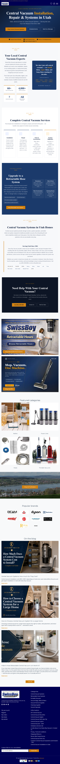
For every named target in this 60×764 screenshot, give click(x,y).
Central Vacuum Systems (37, 694)
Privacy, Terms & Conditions (38, 732)
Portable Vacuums (44, 468)
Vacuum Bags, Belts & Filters (38, 700)
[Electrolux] (47, 512)
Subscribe (34, 750)
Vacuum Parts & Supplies (37, 703)
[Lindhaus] (35, 519)
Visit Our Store (42, 304)
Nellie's (15, 433)
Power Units (44, 433)
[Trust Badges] (23, 762)
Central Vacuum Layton (37, 721)
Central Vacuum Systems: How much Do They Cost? (19, 576)
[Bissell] (24, 512)
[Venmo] (39, 761)
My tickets (4, 717)
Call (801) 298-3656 (19, 304)
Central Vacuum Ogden (37, 717)
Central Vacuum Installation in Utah (40, 744)
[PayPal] (32, 761)
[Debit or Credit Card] (34, 761)
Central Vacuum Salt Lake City (39, 719)
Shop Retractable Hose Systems (15, 207)
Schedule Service (33, 29)
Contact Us (31, 304)
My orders (4, 715)
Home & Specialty (35, 707)
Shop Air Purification (30, 487)
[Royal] (24, 526)
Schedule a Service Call (37, 726)
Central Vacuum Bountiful (38, 715)
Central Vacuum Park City (38, 738)
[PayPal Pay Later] (36, 761)
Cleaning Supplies (36, 705)
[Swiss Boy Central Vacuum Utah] (5, 3)
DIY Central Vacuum (36, 712)
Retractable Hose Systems (38, 696)
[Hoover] (24, 519)
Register (3, 712)
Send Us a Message (48, 29)
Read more (4, 583)
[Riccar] (47, 519)
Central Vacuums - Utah (37, 723)
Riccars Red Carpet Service (38, 736)
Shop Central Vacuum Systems (16, 29)
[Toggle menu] (57, 3)
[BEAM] (12, 512)
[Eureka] (12, 519)
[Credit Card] (29, 761)
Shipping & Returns (36, 734)
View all (30, 681)
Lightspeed (41, 758)
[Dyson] (35, 512)
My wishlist (4, 719)
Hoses (15, 468)
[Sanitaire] (35, 526)
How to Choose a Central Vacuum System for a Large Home (22, 621)
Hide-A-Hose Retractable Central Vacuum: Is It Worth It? (20, 665)
